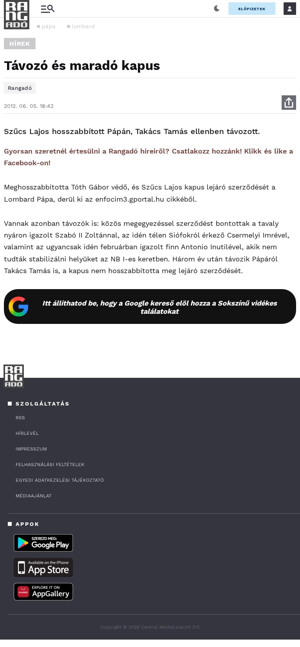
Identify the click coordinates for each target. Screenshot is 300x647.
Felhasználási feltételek (50, 464)
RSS (20, 417)
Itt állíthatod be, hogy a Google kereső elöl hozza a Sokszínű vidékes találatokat (159, 307)
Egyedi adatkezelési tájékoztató (60, 480)
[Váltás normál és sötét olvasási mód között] (216, 8)
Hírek (19, 43)
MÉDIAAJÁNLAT (34, 496)
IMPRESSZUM (31, 449)
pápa (48, 26)
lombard (83, 26)
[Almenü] (47, 9)
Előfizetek (252, 9)
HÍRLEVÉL (27, 433)
